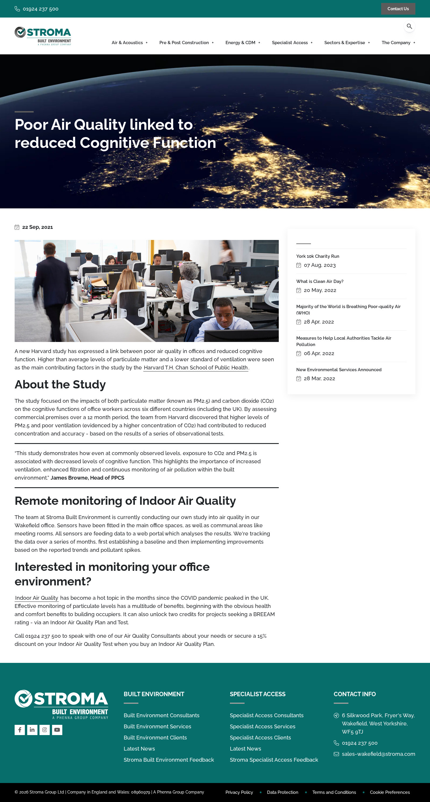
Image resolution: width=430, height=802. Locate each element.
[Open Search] (409, 26)
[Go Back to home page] (43, 36)
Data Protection (282, 792)
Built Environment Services (157, 726)
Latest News (139, 749)
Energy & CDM (240, 42)
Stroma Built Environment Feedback (169, 760)
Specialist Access (290, 42)
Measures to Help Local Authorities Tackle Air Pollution (343, 341)
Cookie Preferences (390, 792)
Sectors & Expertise (344, 42)
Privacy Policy (239, 792)
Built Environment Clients (155, 737)
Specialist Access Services (262, 726)
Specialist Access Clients (260, 737)
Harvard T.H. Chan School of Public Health (196, 367)
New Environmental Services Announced (339, 369)
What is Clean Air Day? (319, 281)
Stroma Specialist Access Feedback (274, 760)
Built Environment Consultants (161, 715)
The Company (396, 42)
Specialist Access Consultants (267, 715)
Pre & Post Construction (184, 42)
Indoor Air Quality (36, 598)
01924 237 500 (41, 9)
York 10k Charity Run (317, 256)
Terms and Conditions (334, 792)
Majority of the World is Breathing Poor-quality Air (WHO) (348, 310)
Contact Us (398, 8)
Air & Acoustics (127, 42)
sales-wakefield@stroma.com (378, 754)
